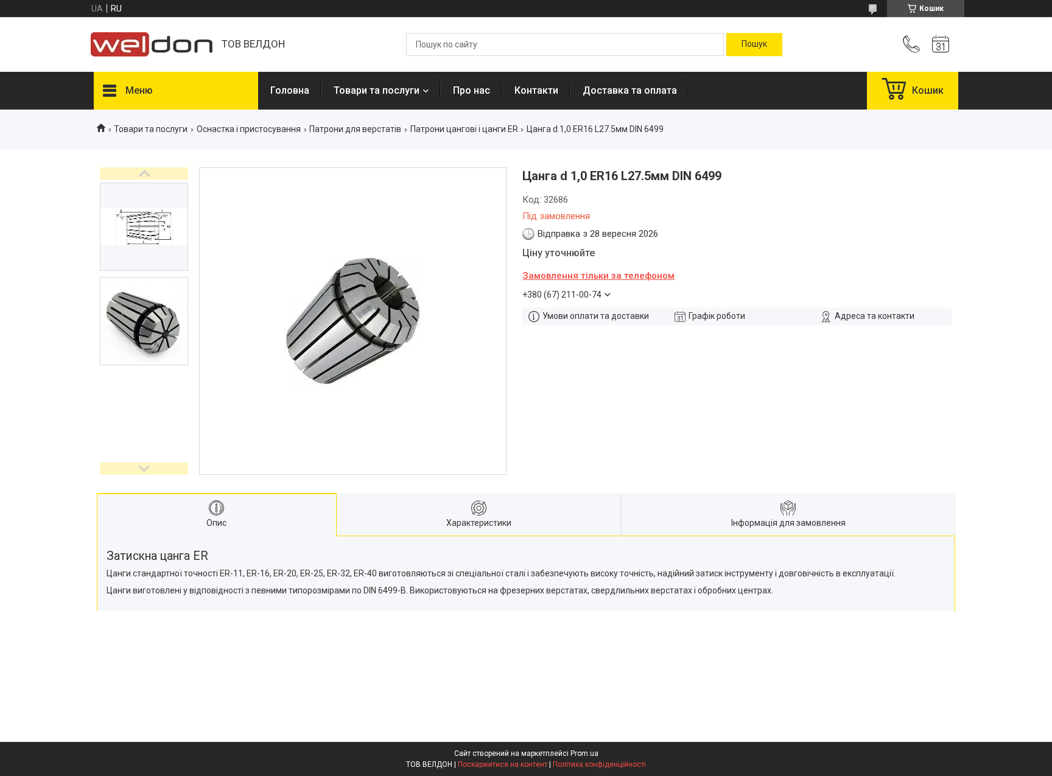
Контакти (536, 90)
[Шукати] (754, 44)
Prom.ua (584, 753)
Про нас (471, 90)
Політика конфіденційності (599, 764)
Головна (289, 90)
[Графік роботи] (940, 44)
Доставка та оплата (630, 90)
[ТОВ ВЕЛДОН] (151, 44)
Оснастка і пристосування (249, 129)
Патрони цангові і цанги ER (464, 129)
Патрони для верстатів (355, 129)
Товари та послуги (376, 90)
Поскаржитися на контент (502, 764)
